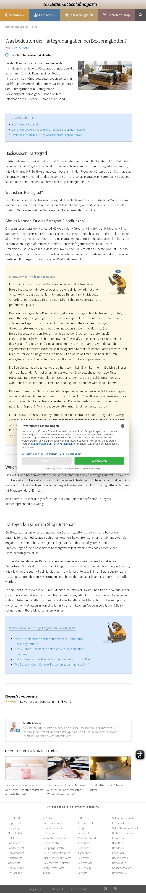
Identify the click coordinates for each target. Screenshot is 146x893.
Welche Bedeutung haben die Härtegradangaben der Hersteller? (50, 129)
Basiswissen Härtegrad (25, 124)
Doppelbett (15, 823)
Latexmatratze (51, 843)
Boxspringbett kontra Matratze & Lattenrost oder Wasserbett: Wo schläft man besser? (66, 789)
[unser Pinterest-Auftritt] (105, 889)
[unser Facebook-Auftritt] (95, 889)
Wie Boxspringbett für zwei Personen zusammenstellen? (51, 664)
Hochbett (82, 848)
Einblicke (45, 15)
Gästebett (14, 863)
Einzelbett (14, 818)
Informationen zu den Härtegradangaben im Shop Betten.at (47, 134)
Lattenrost (83, 818)
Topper (47, 873)
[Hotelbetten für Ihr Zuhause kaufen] (111, 768)
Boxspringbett (16, 828)
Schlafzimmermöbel (124, 818)
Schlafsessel (84, 863)
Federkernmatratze (54, 828)
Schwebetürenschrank (125, 828)
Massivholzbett (16, 833)
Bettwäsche (119, 863)
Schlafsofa (83, 858)
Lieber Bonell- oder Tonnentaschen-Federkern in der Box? (53, 659)
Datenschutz (78, 889)
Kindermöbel (85, 823)
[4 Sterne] (13, 702)
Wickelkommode (87, 838)
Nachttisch (118, 843)
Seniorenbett (16, 853)
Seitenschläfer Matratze (56, 853)
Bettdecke (118, 848)
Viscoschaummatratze (56, 838)
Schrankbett (15, 873)
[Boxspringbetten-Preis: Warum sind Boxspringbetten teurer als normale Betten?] (26, 768)
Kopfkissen (118, 853)
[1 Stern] (6, 702)
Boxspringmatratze (54, 848)
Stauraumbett (16, 868)
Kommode (118, 838)
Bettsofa (82, 873)
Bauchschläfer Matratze (56, 863)
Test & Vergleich (80, 15)
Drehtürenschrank (122, 833)
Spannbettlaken (121, 868)
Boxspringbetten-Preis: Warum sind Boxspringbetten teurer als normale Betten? (24, 789)
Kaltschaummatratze (55, 823)
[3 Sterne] (11, 702)
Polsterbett (14, 838)
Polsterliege (84, 868)
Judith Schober (20, 48)
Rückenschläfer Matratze (57, 858)
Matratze (48, 818)
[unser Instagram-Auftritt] (115, 889)
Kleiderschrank (121, 823)
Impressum (37, 889)
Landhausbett (16, 848)
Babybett (82, 828)
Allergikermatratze (53, 868)
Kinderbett (83, 843)
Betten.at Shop (118, 15)
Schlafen (15, 15)
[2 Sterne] (8, 702)
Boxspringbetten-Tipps (21, 26)
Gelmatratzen (51, 833)
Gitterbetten (84, 833)
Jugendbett (84, 853)
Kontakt (57, 889)
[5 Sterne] (15, 702)
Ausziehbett (15, 858)
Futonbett (14, 843)
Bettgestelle (119, 873)
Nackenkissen (120, 858)
